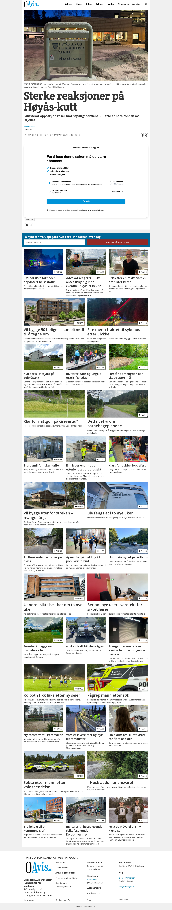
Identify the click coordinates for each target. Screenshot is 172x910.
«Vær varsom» (44, 895)
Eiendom (110, 4)
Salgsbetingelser (126, 886)
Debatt (99, 4)
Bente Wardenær (127, 877)
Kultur (89, 4)
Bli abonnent (124, 4)
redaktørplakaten (33, 892)
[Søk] (145, 4)
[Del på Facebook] (142, 135)
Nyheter (68, 4)
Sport (79, 4)
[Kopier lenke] (146, 135)
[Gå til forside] (31, 4)
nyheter (29, 220)
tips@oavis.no (93, 879)
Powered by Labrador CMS (86, 906)
